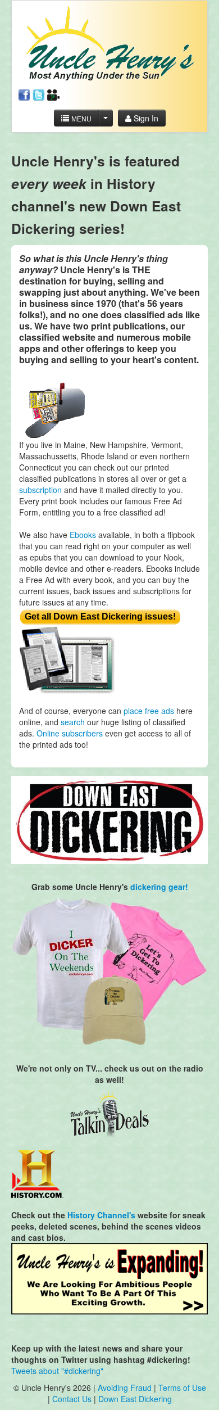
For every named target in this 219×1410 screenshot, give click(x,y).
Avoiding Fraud (125, 1387)
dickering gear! (159, 886)
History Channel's (101, 1215)
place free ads (149, 710)
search (73, 721)
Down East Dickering (135, 1398)
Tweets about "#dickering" (57, 1370)
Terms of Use (182, 1387)
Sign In (144, 118)
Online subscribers (69, 733)
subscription (40, 489)
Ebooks (83, 534)
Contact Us (73, 1398)
